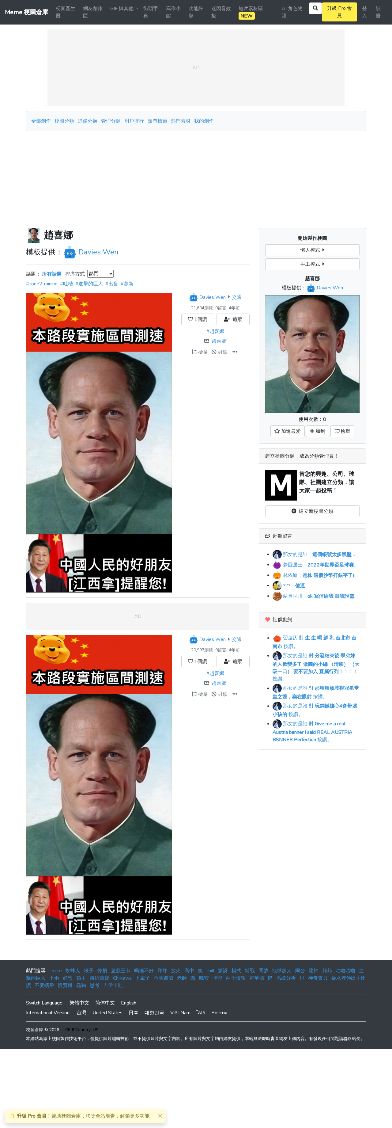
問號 (263, 970)
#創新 (127, 283)
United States (107, 1012)
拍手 (81, 978)
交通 (237, 297)
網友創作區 (93, 12)
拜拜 (162, 970)
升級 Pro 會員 (339, 12)
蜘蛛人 (73, 970)
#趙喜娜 (215, 331)
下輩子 (142, 978)
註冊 (378, 12)
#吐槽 (66, 283)
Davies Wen (98, 252)
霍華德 (256, 978)
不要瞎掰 (44, 985)
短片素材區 (251, 12)
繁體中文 (79, 1003)
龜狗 (81, 985)
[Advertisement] (196, 177)
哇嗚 (217, 978)
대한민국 (154, 1012)
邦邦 (327, 970)
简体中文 (105, 1003)
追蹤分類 (87, 121)
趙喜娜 (219, 341)
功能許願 (196, 12)
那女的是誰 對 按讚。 (316, 667)
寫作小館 (173, 12)
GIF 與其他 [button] (122, 8)
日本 (133, 1012)
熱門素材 (180, 121)
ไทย (201, 1012)
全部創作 (41, 121)
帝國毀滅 (163, 978)
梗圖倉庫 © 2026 (42, 1030)
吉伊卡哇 (113, 985)
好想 (68, 978)
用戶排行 (134, 121)
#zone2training (42, 283)
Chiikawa (122, 978)
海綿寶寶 (99, 978)
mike (57, 970)
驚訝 (223, 970)
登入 (364, 12)
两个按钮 (236, 978)
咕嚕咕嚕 (345, 970)
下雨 (54, 978)
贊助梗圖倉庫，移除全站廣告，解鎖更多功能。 (81, 1116)
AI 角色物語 (292, 12)
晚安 (204, 978)
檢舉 (202, 352)
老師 (182, 978)
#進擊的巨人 (89, 283)
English (128, 1003)
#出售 (111, 283)
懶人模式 (311, 250)
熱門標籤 (157, 121)
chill (210, 970)
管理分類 (111, 121)
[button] (234, 352)
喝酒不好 (144, 970)
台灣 (81, 1012)
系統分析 (286, 978)
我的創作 (204, 121)
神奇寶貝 (318, 978)
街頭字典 (150, 12)
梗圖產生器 (65, 12)
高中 (189, 970)
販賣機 (65, 985)
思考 (95, 985)
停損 (102, 970)
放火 (176, 970)
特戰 (250, 970)
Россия (219, 1012)
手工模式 (311, 264)
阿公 (300, 970)
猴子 (89, 970)
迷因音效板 (221, 12)
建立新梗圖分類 (314, 511)
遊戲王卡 (120, 970)
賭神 (313, 970)
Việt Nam (180, 1012)
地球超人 (282, 970)
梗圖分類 (64, 121)
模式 (236, 970)
